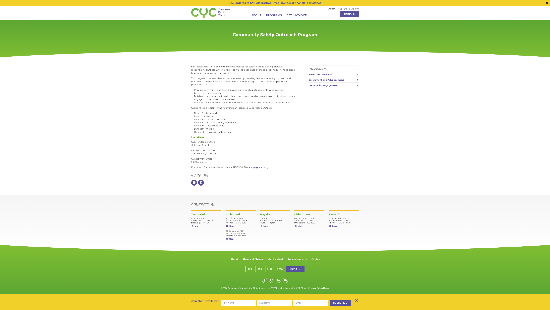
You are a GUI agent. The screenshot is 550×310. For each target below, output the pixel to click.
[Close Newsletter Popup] (356, 300)
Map (196, 226)
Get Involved (275, 259)
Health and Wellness (320, 74)
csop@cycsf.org (258, 167)
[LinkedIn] (278, 280)
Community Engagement (323, 85)
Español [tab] (355, 9)
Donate (349, 13)
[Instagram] (271, 280)
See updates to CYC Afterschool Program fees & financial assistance (275, 3)
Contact (316, 259)
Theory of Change (253, 259)
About (234, 259)
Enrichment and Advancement (326, 80)
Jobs (326, 288)
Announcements (297, 259)
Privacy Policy (315, 288)
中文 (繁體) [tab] (343, 9)
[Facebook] (264, 280)
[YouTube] (285, 280)
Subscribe (340, 302)
